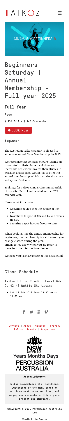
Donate (31, 329)
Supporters (47, 329)
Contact (14, 325)
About (27, 325)
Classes (40, 325)
